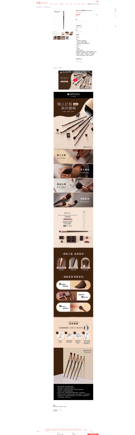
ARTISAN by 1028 (79, 31)
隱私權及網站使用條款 (60, 434)
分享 (77, 61)
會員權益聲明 (74, 434)
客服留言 (73, 433)
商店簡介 (58, 433)
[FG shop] (42, 2)
